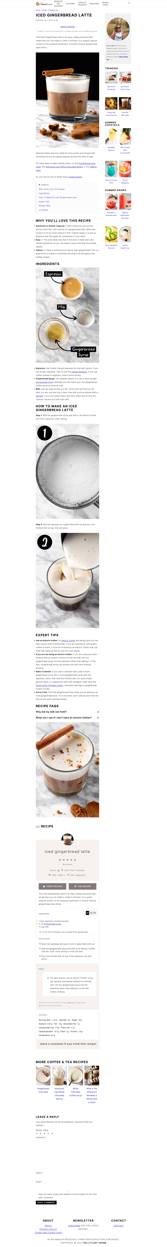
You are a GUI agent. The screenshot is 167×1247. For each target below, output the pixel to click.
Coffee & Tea (53, 10)
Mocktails (94, 3)
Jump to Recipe (67, 26)
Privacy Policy (48, 1229)
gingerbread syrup (44, 382)
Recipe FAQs (44, 206)
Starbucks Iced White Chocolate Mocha (64, 167)
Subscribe (74, 1226)
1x (87, 913)
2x (91, 913)
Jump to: (45, 185)
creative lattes (75, 177)
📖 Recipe (43, 210)
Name (39, 1173)
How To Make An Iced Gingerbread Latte (58, 197)
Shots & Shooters (82, 3)
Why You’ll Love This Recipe (52, 189)
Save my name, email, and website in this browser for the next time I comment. (67, 1196)
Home (38, 10)
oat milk (39, 396)
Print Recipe (54, 886)
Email (39, 1182)
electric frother (68, 640)
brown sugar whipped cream (49, 685)
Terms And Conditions (48, 1232)
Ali (58, 870)
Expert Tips (44, 201)
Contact (119, 1226)
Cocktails (70, 3)
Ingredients (44, 193)
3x (95, 913)
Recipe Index (105, 3)
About (48, 1226)
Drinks (44, 10)
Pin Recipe (84, 886)
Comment (41, 1137)
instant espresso (79, 372)
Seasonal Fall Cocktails (58, 3)
